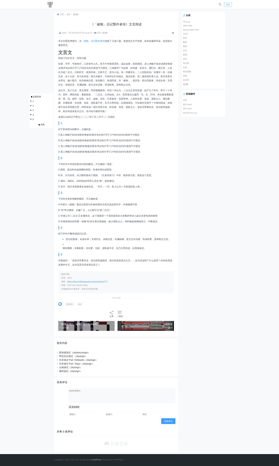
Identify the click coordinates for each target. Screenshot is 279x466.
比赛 (185, 67)
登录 (228, 4)
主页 (61, 14)
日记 (185, 59)
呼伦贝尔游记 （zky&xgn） (73, 356)
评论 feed (187, 108)
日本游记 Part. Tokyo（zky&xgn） (76, 363)
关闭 (43, 124)
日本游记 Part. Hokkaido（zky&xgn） (78, 360)
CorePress (96, 459)
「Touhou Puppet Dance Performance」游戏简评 (147, 324)
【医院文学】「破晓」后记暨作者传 (78, 324)
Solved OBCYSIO (191, 30)
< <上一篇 (64, 327)
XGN (64, 33)
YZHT (185, 34)
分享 (112, 316)
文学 (68, 14)
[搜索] (220, 4)
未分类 (186, 63)
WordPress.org (190, 113)
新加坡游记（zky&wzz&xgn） (74, 352)
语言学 (186, 80)
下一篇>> (168, 327)
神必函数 (187, 71)
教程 (185, 42)
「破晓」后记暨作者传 (93, 41)
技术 (185, 38)
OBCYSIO (187, 26)
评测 (185, 76)
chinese (69, 304)
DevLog (186, 21)
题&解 (75, 14)
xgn (79, 304)
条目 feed (187, 104)
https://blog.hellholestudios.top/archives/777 (87, 281)
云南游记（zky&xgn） (70, 367)
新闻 (185, 55)
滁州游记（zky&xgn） (70, 371)
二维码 (120, 316)
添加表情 (75, 407)
